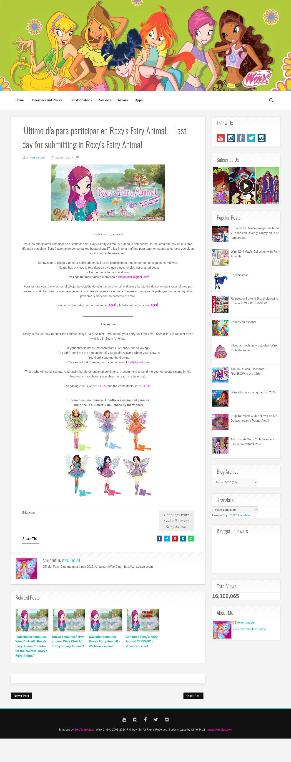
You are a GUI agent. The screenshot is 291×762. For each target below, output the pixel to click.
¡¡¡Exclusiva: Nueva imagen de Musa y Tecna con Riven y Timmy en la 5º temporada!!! (255, 232)
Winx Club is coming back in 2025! (253, 392)
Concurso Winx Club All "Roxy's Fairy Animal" (177, 520)
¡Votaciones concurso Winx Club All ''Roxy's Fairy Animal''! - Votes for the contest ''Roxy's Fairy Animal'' (31, 646)
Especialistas (239, 275)
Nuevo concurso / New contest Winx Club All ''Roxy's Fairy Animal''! (68, 641)
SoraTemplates (84, 729)
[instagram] (231, 138)
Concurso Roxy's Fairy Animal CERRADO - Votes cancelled (142, 641)
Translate (244, 515)
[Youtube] (221, 138)
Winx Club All (71, 560)
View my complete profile (249, 629)
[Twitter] (251, 138)
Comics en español (243, 322)
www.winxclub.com (220, 729)
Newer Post (21, 696)
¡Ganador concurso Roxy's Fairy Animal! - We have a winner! (104, 641)
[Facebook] (241, 138)
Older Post (193, 696)
